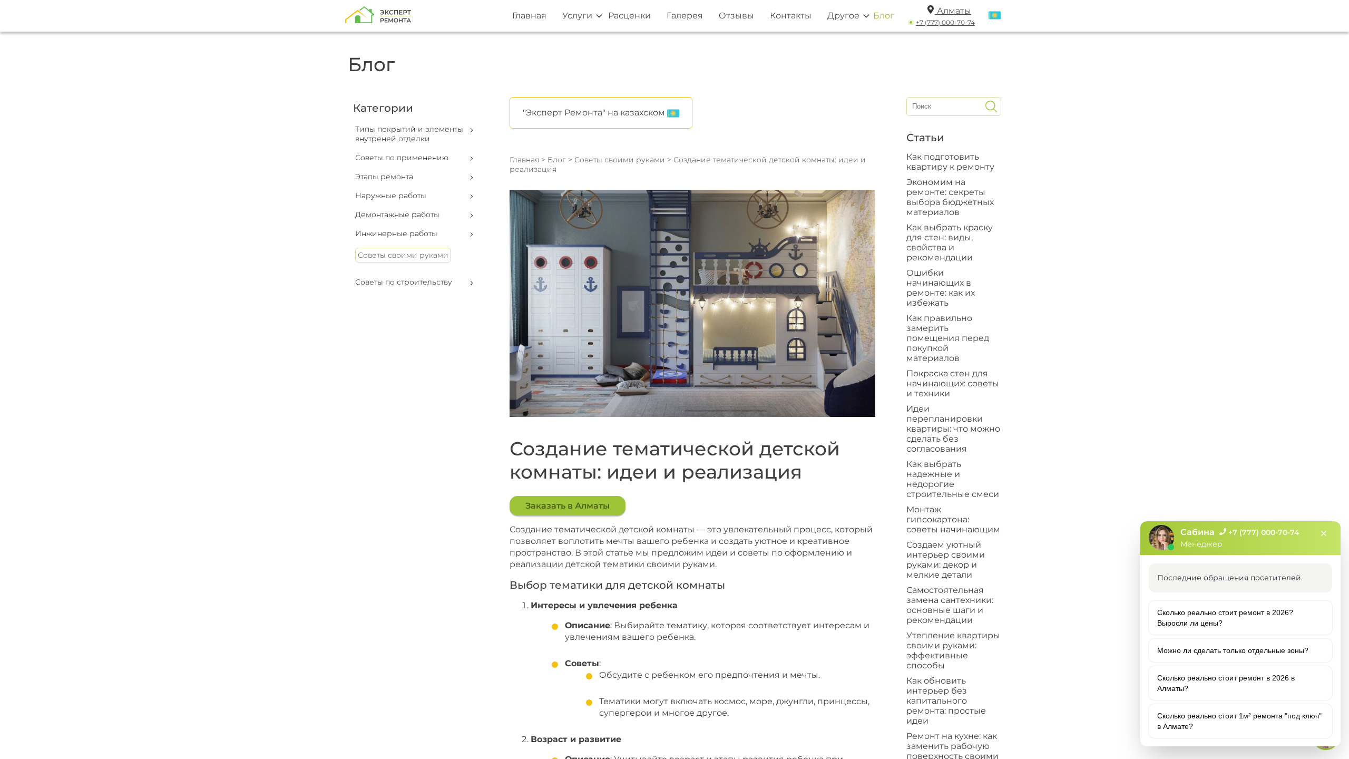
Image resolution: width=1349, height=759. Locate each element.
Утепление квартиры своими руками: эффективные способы (953, 650)
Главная (529, 16)
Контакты (791, 16)
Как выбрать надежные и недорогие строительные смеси (952, 479)
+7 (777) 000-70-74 (945, 22)
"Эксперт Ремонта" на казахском (595, 113)
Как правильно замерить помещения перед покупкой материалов (947, 338)
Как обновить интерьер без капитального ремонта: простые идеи (946, 701)
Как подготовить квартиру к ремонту (950, 162)
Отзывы (736, 16)
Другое (843, 16)
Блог (883, 16)
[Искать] (991, 106)
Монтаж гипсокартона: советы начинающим (953, 519)
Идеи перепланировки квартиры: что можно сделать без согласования (953, 429)
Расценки (629, 16)
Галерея (685, 16)
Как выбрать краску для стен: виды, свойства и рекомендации (949, 242)
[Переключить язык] (994, 15)
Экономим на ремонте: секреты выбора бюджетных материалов (950, 197)
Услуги (577, 16)
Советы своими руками (403, 255)
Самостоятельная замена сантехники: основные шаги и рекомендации (949, 605)
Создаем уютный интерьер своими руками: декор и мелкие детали (945, 560)
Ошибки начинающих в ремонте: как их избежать (940, 288)
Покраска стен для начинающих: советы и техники (952, 383)
